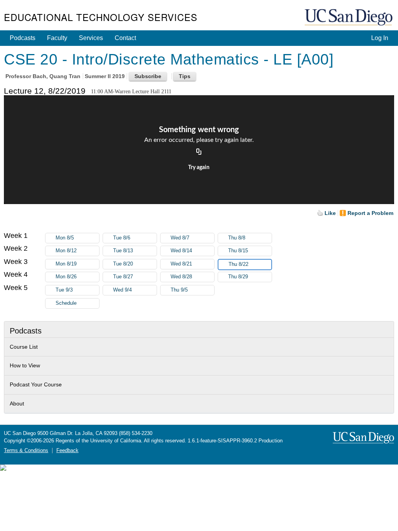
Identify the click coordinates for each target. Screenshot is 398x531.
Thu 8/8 (236, 238)
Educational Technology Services (100, 17)
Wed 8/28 (181, 276)
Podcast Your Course (36, 384)
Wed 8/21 (181, 264)
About (17, 403)
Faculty (57, 38)
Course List (24, 347)
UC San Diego (349, 18)
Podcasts (22, 38)
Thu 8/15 (238, 250)
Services (91, 38)
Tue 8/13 (123, 250)
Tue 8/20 (123, 264)
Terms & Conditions (26, 450)
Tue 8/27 (123, 276)
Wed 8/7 (180, 238)
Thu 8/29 (238, 276)
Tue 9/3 (64, 290)
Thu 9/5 (179, 290)
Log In (379, 38)
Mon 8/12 (66, 250)
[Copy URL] (199, 152)
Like (330, 213)
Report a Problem (370, 213)
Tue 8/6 (121, 238)
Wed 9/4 (122, 290)
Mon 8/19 (66, 264)
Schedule (66, 303)
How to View (25, 365)
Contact (125, 38)
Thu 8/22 (238, 264)
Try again (198, 167)
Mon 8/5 (65, 238)
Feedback (67, 450)
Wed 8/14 (181, 250)
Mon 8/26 (66, 276)
